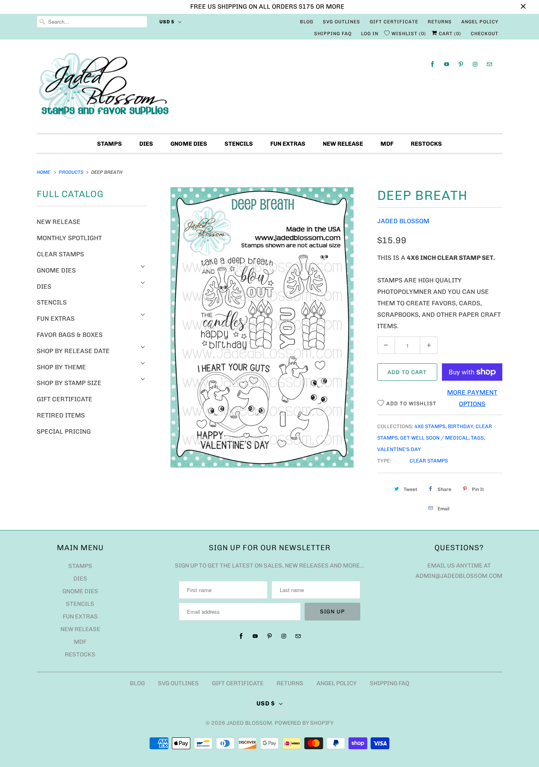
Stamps (109, 143)
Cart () (449, 33)
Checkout (484, 33)
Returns (440, 21)
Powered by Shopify (304, 723)
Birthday (460, 426)
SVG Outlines (341, 21)
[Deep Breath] (262, 327)
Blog (306, 21)
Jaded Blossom (403, 221)
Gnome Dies (188, 143)
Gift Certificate (394, 21)
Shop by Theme (61, 367)
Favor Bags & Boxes (70, 334)
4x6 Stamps (429, 426)
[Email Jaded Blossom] (489, 64)
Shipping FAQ (333, 33)
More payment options (472, 398)
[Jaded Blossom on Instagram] (475, 64)
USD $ (166, 21)
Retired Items (61, 415)
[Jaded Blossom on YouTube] (447, 64)
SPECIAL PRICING (64, 431)
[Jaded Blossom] (269, 88)
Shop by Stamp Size (69, 383)
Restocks (426, 143)
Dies (146, 143)
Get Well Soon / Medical (434, 438)
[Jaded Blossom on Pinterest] (461, 64)
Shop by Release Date (73, 351)
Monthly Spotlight (69, 238)
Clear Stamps (60, 254)
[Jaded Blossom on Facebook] (432, 64)
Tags (477, 438)
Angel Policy (479, 21)
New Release (343, 143)
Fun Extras (287, 143)
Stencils (239, 143)
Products (72, 172)
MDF (386, 143)
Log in (369, 33)
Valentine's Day (399, 449)
